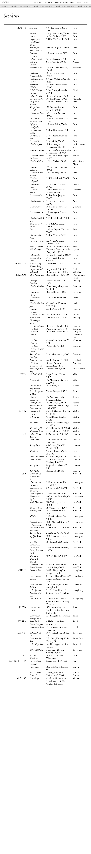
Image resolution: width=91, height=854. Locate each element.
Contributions (48, 2)
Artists (79, 2)
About (86, 2)
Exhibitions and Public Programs (64, 2)
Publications (37, 2)
